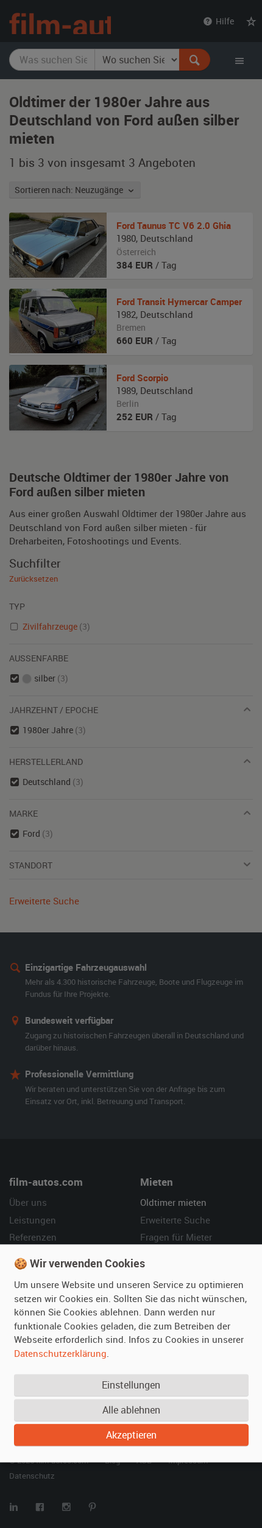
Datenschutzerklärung (60, 1353)
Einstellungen (131, 1385)
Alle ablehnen (131, 1410)
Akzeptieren (131, 1435)
